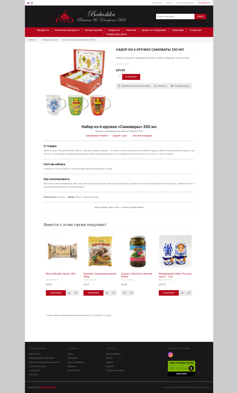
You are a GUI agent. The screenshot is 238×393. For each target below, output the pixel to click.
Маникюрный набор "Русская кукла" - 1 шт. (175, 275)
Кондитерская (93, 30)
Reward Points (74, 370)
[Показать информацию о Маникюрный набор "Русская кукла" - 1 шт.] (175, 251)
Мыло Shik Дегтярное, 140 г (61, 273)
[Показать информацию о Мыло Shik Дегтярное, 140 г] (62, 251)
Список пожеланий (115, 370)
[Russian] (28, 3)
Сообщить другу (182, 86)
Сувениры (178, 30)
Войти (169, 3)
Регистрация (157, 3)
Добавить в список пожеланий (136, 86)
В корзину (131, 77)
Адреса (109, 362)
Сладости (114, 30)
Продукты (43, 30)
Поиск (200, 16)
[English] (31, 3)
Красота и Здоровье (154, 30)
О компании (34, 370)
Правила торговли (37, 366)
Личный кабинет (113, 354)
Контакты (33, 374)
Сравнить (162, 86)
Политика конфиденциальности (44, 362)
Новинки (71, 366)
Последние (73, 358)
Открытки (195, 30)
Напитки (131, 30)
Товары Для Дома (116, 34)
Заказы (109, 358)
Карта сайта (35, 354)
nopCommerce (48, 387)
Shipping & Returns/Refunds (42, 358)
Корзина (110, 366)
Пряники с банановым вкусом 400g (99, 275)
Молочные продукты (67, 30)
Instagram (170, 354)
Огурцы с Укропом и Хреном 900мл (136, 275)
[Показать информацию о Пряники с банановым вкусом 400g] (100, 251)
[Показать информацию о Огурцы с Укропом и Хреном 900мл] (138, 251)
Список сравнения (76, 362)
